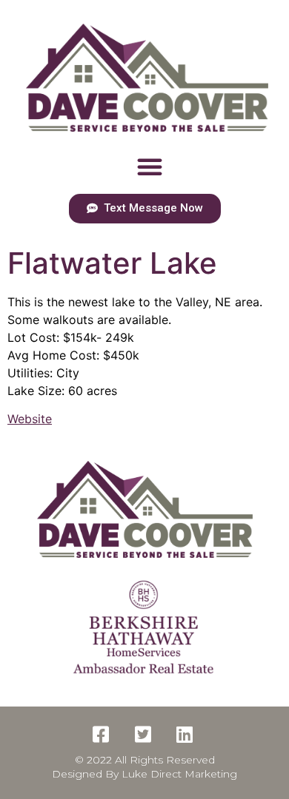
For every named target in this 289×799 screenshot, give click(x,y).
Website (29, 418)
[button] (150, 166)
